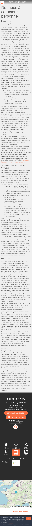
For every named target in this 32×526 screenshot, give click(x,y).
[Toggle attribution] (30, 507)
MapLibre (27, 506)
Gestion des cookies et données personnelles (10, 524)
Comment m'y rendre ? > (21, 512)
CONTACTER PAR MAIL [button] (17, 417)
